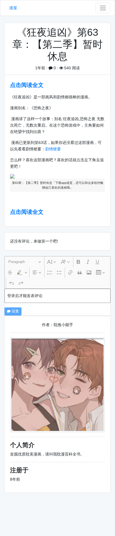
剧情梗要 (53, 149)
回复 (15, 311)
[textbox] (57, 296)
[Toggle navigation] (102, 8)
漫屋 (13, 8)
